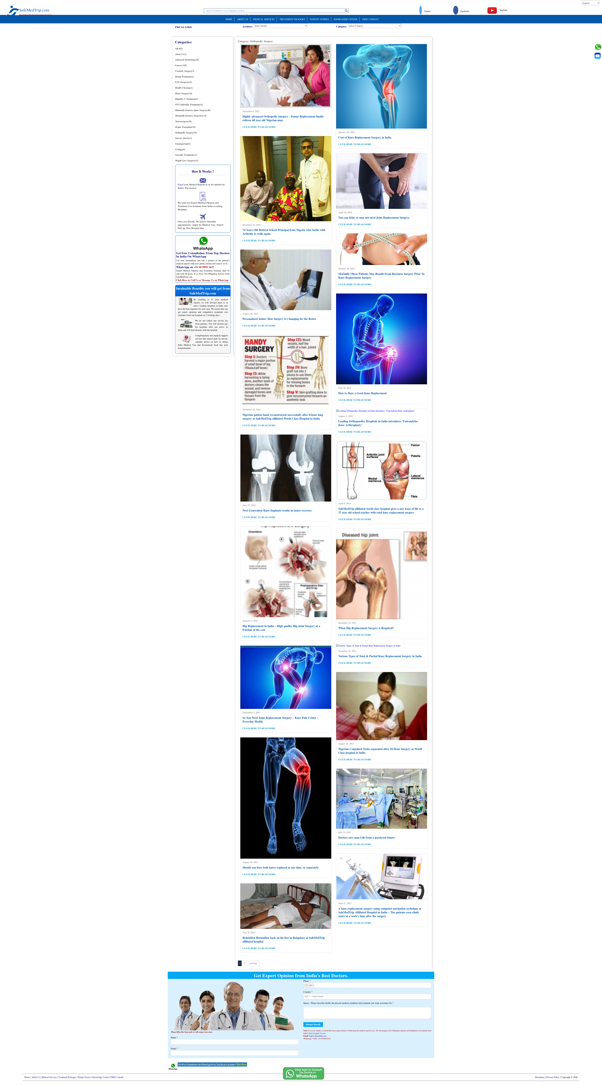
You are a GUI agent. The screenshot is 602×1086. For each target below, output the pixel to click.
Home (229, 19)
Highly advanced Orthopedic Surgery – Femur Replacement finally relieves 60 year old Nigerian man (283, 118)
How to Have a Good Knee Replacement (362, 393)
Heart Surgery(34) (183, 93)
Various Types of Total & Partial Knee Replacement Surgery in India (380, 656)
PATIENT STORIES (319, 19)
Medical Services (264, 19)
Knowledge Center (345, 19)
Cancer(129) (181, 65)
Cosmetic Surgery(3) (184, 71)
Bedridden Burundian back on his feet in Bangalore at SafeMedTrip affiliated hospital (284, 939)
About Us (242, 19)
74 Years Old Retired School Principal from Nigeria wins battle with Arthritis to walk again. (284, 232)
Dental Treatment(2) (184, 76)
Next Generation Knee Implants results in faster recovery (277, 510)
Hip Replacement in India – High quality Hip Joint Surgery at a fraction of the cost (281, 628)
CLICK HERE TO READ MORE (259, 127)
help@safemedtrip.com (317, 1036)
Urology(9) (180, 149)
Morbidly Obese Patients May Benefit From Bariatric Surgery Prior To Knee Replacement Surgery (381, 276)
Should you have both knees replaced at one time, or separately (281, 867)
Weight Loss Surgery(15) (186, 160)
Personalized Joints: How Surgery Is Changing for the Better (279, 319)
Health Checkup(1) (184, 87)
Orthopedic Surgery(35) (186, 132)
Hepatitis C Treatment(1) (186, 99)
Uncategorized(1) (183, 143)
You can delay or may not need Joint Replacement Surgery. (374, 217)
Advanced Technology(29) (187, 59)
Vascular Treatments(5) (186, 154)
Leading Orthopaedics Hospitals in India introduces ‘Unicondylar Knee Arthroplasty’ (378, 423)
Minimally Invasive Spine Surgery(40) (193, 110)
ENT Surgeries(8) (183, 82)
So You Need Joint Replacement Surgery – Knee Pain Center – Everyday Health (281, 719)
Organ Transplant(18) (185, 127)
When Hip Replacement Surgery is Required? (366, 628)
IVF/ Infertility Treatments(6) (189, 104)
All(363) (179, 48)
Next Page (253, 963)
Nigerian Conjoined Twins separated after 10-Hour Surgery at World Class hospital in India (380, 751)
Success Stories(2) (183, 138)
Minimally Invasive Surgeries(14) (190, 115)
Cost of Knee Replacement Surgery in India (364, 137)
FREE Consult (370, 19)
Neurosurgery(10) (183, 121)
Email (180, 184)
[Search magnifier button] (346, 10)
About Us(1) (181, 54)
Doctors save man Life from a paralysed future (366, 837)
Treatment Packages (292, 19)
